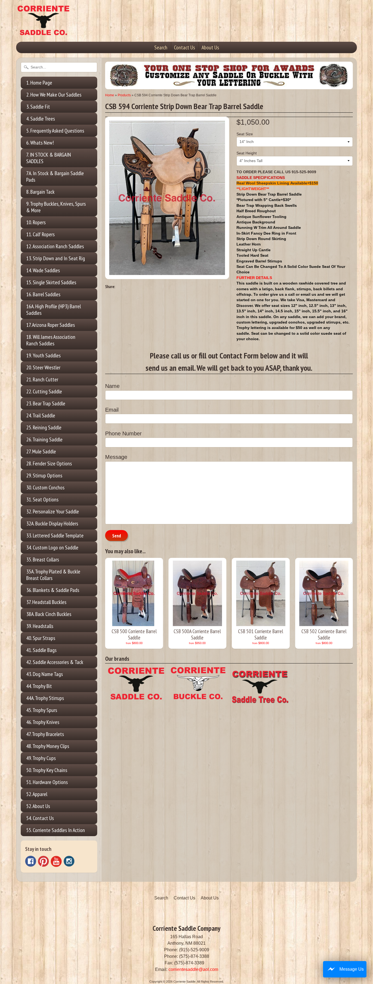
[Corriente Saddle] (43, 29)
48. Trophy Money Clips (47, 746)
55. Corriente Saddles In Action (55, 830)
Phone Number (123, 433)
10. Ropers (36, 222)
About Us (210, 47)
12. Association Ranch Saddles (55, 246)
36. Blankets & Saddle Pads (52, 590)
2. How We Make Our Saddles (53, 94)
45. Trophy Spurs (41, 710)
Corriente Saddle (184, 981)
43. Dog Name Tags (44, 674)
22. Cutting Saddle (44, 391)
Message (116, 457)
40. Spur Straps (40, 638)
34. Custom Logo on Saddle (52, 547)
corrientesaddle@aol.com (193, 969)
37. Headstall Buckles (46, 602)
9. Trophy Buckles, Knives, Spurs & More (56, 207)
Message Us (351, 969)
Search (160, 47)
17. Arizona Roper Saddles (50, 324)
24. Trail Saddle (40, 415)
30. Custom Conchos (45, 487)
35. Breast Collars (42, 559)
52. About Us (38, 806)
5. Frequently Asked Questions (55, 130)
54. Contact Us (40, 818)
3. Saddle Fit (38, 106)
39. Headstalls (39, 626)
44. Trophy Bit (39, 686)
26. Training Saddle (44, 439)
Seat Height (246, 153)
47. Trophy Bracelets (45, 734)
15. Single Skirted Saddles (51, 282)
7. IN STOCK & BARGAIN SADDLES (48, 158)
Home (109, 95)
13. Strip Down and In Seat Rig (55, 258)
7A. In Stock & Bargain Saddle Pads (55, 176)
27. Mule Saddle (41, 451)
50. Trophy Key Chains (46, 770)
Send (116, 536)
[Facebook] (30, 861)
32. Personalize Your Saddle (52, 511)
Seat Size (244, 134)
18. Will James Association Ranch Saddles (50, 340)
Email (112, 410)
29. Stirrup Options (44, 475)
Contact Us (184, 47)
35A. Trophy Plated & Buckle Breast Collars (53, 575)
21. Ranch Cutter (42, 379)
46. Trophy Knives (42, 722)
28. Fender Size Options (49, 463)
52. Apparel (36, 794)
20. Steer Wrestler (43, 367)
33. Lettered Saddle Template (55, 535)
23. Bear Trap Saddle (45, 403)
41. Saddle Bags (41, 650)
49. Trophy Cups (41, 758)
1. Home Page (39, 82)
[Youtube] (56, 861)
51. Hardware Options (47, 782)
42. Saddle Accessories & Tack (54, 662)
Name (112, 386)
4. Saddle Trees (40, 118)
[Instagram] (69, 861)
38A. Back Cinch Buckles (48, 614)
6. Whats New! (40, 142)
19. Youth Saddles (43, 355)
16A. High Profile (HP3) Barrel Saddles (53, 309)
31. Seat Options (42, 499)
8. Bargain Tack (40, 191)
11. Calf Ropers (40, 234)
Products (124, 95)
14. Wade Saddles (43, 270)
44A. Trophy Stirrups (45, 698)
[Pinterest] (43, 861)
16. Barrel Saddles (43, 294)
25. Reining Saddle (43, 427)
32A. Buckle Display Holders (52, 523)
